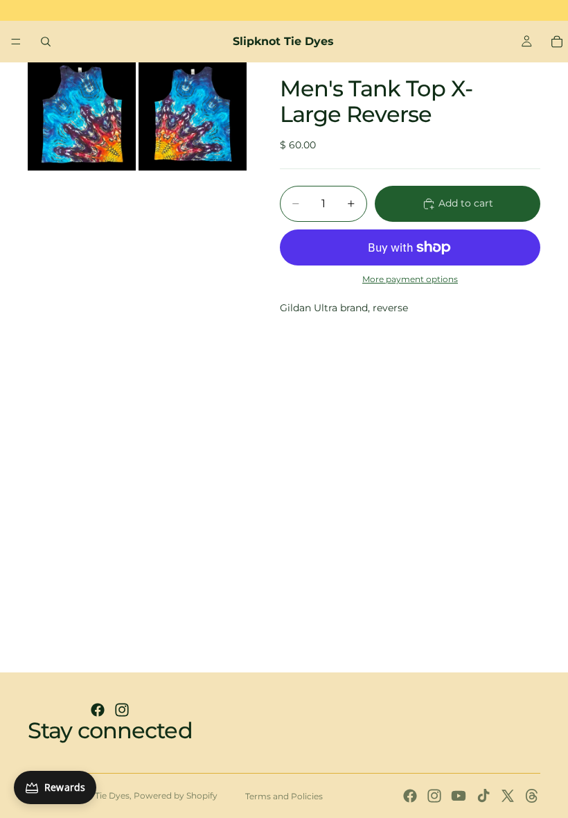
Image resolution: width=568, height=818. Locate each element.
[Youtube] (458, 795)
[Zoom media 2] (193, 116)
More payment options (410, 279)
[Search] (45, 41)
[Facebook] (97, 710)
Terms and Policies (284, 796)
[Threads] (532, 795)
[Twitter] (507, 795)
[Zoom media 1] (82, 116)
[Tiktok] (483, 795)
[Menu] (16, 42)
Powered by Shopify (176, 795)
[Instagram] (122, 710)
